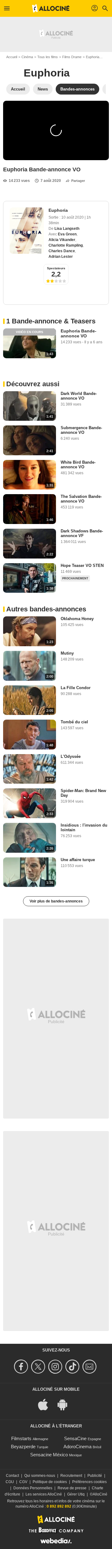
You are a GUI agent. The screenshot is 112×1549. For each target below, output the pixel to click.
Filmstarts (21, 1438)
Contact (12, 1475)
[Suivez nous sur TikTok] (73, 1367)
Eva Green (67, 234)
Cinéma (27, 57)
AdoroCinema (77, 1446)
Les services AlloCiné (44, 1494)
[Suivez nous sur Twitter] (39, 1367)
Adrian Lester (61, 256)
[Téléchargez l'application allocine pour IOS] (46, 1404)
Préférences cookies (89, 1482)
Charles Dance (62, 251)
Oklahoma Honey (77, 618)
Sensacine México (49, 1454)
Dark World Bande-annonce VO (79, 396)
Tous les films (47, 57)
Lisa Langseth (66, 228)
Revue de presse (72, 1488)
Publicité (94, 1475)
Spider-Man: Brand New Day (83, 793)
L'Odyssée (71, 756)
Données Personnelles (32, 1488)
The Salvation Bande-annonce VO (81, 498)
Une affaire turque (78, 859)
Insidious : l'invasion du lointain (84, 827)
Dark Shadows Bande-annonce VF (82, 533)
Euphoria (92, 57)
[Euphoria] (27, 230)
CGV (23, 1482)
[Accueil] (50, 8)
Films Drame (72, 57)
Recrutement (71, 1475)
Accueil (11, 57)
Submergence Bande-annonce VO (81, 430)
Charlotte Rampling (66, 245)
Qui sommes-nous (39, 1475)
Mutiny (67, 653)
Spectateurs (56, 268)
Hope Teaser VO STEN (82, 565)
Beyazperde (23, 1446)
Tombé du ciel (74, 722)
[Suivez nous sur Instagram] (56, 1367)
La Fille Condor (76, 687)
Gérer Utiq (76, 1494)
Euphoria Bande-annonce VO (78, 333)
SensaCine (75, 1438)
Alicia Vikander (62, 240)
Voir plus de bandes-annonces (56, 901)
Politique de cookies (50, 1482)
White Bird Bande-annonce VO (78, 464)
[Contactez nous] (90, 1367)
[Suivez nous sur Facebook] (22, 1367)
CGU (10, 1482)
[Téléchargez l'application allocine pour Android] (66, 1404)
